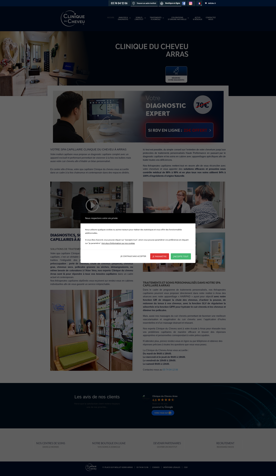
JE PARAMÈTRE (160, 256)
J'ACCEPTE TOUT (180, 256)
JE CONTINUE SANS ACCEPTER (133, 256)
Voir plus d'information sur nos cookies (118, 243)
